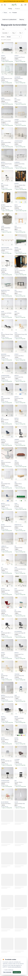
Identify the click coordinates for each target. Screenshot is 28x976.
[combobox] (14, 29)
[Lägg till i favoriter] (3, 53)
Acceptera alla (17, 972)
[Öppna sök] (4, 4)
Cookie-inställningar (8, 970)
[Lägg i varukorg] (12, 53)
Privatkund (17, 8)
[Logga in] (21, 4)
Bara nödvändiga (7, 972)
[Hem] (14, 4)
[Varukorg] (25, 4)
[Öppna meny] (2, 5)
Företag (10, 8)
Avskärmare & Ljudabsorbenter (9, 19)
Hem (10, 12)
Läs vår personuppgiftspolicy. (14, 967)
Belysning (22, 19)
